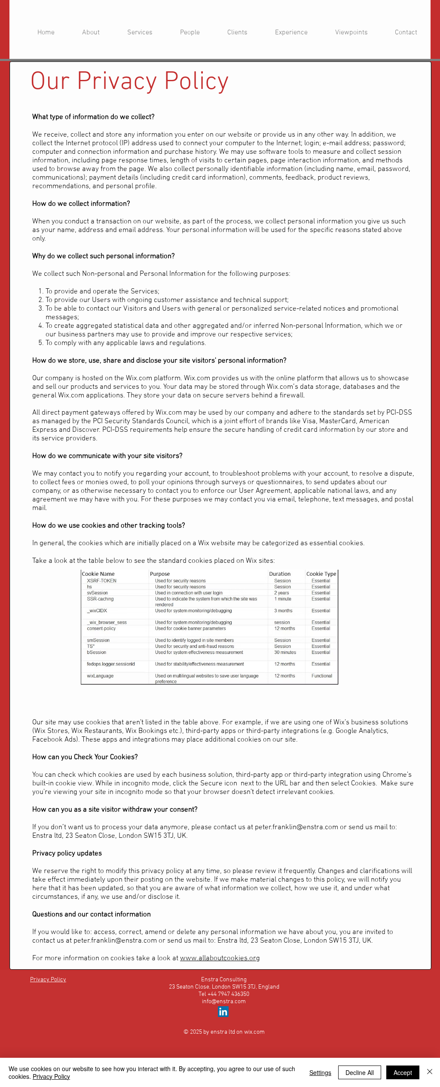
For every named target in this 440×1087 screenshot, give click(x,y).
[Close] (430, 1072)
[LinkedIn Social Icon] (223, 1011)
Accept (403, 1072)
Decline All (359, 1072)
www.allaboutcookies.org (220, 958)
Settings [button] (320, 1072)
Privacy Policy (51, 1076)
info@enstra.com (224, 1001)
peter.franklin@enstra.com (296, 827)
